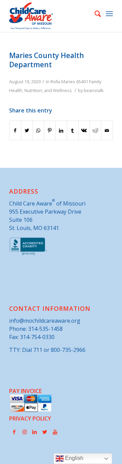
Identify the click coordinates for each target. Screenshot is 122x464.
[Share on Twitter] (27, 130)
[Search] (94, 13)
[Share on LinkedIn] (61, 130)
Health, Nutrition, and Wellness (40, 90)
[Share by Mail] (107, 130)
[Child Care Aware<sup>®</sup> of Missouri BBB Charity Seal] (28, 253)
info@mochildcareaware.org (44, 320)
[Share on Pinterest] (49, 130)
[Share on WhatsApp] (38, 130)
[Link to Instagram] (24, 432)
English (73, 458)
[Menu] (109, 13)
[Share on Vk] (84, 130)
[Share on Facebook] (15, 130)
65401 (82, 81)
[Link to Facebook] (14, 432)
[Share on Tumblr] (72, 130)
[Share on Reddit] (95, 130)
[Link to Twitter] (45, 432)
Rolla (55, 81)
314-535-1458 (45, 329)
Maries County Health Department (46, 60)
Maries (68, 81)
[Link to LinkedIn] (34, 432)
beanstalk (94, 90)
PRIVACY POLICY (30, 418)
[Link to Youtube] (55, 432)
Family (95, 81)
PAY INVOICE (25, 391)
